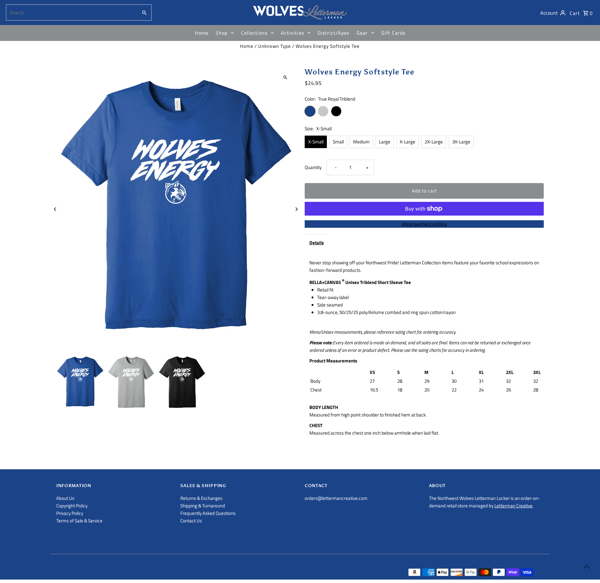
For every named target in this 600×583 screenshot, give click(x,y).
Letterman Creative (513, 505)
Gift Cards (393, 33)
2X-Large (434, 141)
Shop (222, 33)
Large (384, 141)
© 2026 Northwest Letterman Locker (92, 572)
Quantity (313, 167)
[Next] (296, 209)
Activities (292, 33)
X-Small (315, 141)
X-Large (407, 141)
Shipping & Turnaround (202, 505)
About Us (65, 498)
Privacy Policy (69, 513)
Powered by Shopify (151, 572)
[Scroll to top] (587, 567)
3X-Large (461, 141)
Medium (361, 141)
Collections (254, 33)
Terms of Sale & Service (79, 520)
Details (316, 242)
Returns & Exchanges (201, 498)
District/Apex (333, 33)
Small (338, 141)
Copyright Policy (72, 505)
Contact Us (191, 520)
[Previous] (55, 209)
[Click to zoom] (285, 77)
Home (201, 33)
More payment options (424, 223)
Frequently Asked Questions (208, 513)
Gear (362, 33)
